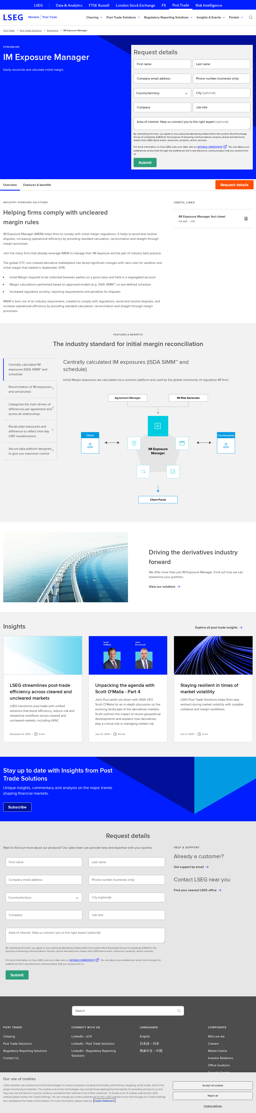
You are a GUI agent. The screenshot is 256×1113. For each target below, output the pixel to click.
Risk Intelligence (209, 5)
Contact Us (11, 1058)
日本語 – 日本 (149, 1043)
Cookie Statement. (104, 1101)
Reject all (213, 1096)
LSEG (38, 5)
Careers (213, 1043)
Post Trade (180, 5)
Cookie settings (213, 1106)
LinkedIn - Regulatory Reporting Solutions (93, 1053)
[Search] (250, 17)
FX (164, 5)
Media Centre (217, 1050)
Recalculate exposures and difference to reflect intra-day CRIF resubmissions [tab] (29, 431)
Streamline (52, 30)
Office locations (219, 1065)
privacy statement (210, 146)
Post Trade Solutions (31, 30)
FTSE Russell (99, 5)
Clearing (9, 1036)
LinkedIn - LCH (81, 1036)
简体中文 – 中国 (151, 1050)
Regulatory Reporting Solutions (25, 1050)
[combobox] (162, 93)
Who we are (216, 1036)
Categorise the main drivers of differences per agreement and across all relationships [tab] (30, 409)
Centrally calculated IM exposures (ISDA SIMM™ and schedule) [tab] (28, 369)
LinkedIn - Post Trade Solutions (92, 1043)
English (145, 1036)
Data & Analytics (69, 5)
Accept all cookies (212, 1085)
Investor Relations (220, 1058)
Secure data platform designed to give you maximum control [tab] (30, 451)
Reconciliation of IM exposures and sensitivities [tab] (30, 389)
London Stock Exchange (135, 5)
